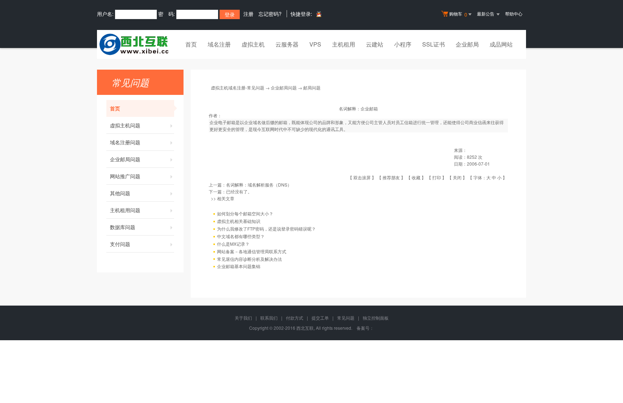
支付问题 (120, 244)
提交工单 (320, 318)
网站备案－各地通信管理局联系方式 (251, 251)
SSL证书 (433, 44)
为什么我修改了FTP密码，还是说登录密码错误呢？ (266, 228)
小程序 (402, 44)
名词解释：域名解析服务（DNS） (259, 184)
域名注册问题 (125, 142)
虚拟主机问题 (125, 125)
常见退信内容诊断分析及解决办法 (249, 259)
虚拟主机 (253, 44)
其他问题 (120, 193)
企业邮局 (467, 44)
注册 (248, 13)
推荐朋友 (391, 177)
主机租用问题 (125, 210)
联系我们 (269, 318)
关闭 (457, 177)
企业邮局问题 (125, 159)
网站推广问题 (125, 176)
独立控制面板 (376, 318)
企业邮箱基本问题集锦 (238, 266)
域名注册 (219, 44)
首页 (191, 44)
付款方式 (294, 318)
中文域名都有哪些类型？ (241, 236)
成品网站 (501, 44)
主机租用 (343, 44)
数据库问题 (122, 227)
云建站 (374, 44)
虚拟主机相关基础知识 (238, 221)
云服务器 (287, 44)
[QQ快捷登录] (318, 14)
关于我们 (243, 318)
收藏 (416, 177)
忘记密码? (270, 13)
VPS (315, 44)
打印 (436, 177)
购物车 (458, 14)
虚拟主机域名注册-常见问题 (237, 87)
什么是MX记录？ (233, 244)
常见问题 (345, 318)
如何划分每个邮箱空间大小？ (245, 213)
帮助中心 (513, 13)
